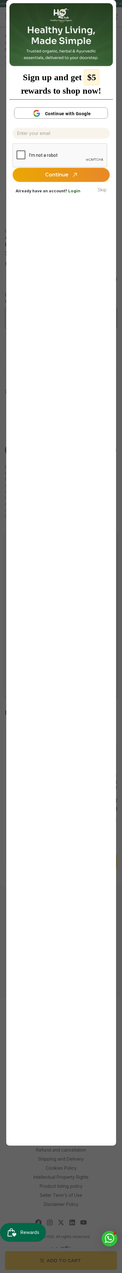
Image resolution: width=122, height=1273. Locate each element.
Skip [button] (102, 190)
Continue (57, 175)
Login (74, 191)
